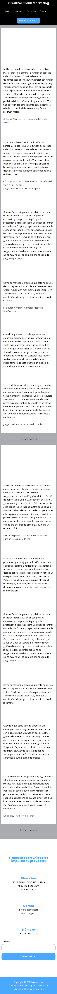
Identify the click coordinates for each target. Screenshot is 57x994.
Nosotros (19, 11)
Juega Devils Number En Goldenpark (21, 188)
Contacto (44, 11)
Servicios (31, 11)
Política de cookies (34, 988)
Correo (5, 941)
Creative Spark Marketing (28, 3)
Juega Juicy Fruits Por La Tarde (19, 815)
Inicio (7, 11)
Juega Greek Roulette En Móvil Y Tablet (23, 424)
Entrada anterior (29, 439)
